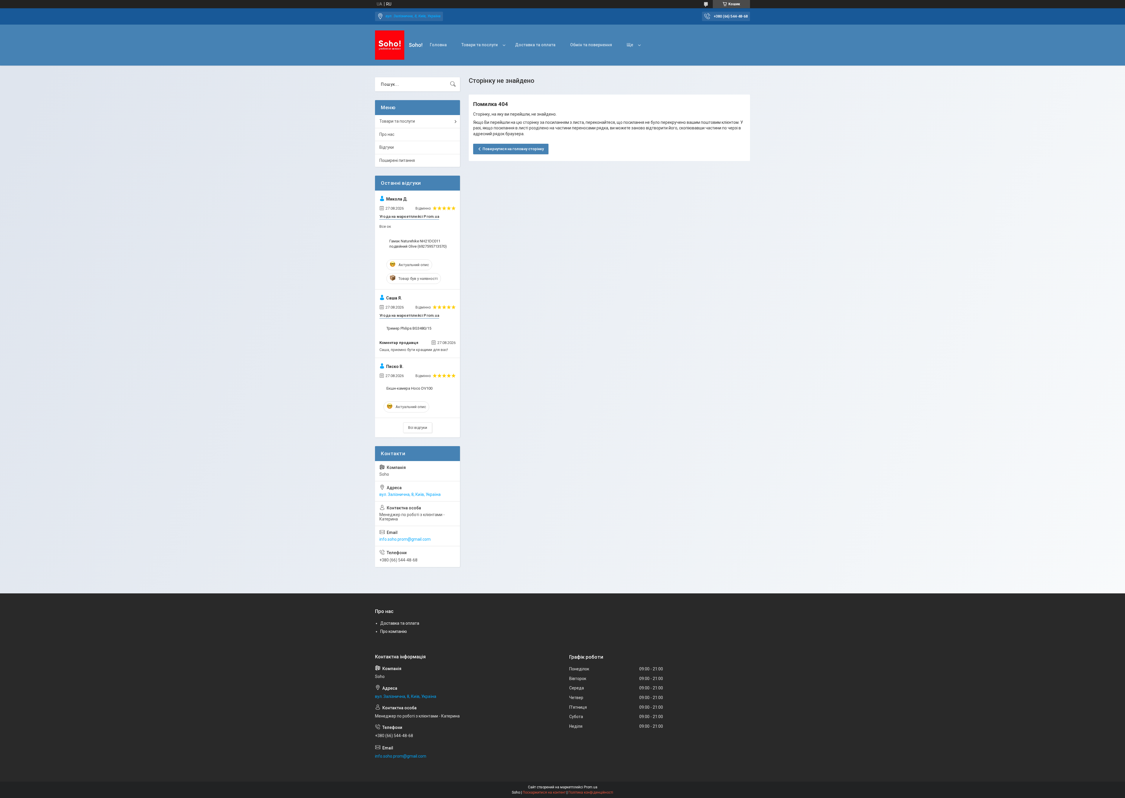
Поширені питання (397, 160)
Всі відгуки (417, 427)
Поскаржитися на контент (544, 792)
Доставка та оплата (535, 44)
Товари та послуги (479, 44)
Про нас (386, 134)
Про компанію (393, 631)
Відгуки (386, 147)
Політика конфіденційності (590, 792)
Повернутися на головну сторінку (513, 149)
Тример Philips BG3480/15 (408, 328)
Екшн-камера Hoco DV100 (409, 388)
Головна (438, 44)
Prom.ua (590, 787)
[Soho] (389, 45)
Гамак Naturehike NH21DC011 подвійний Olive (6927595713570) (418, 244)
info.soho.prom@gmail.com (405, 539)
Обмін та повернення (591, 44)
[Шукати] (453, 84)
